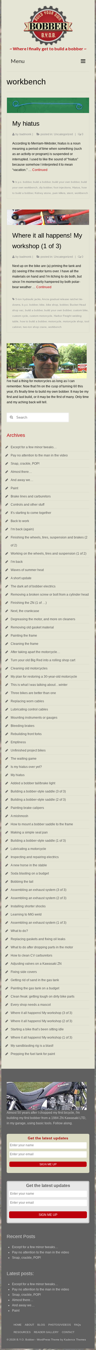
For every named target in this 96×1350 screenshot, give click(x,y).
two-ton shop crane (35, 326)
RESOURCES (22, 1332)
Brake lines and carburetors (31, 496)
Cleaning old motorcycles (29, 668)
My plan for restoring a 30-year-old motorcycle (44, 676)
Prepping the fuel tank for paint (33, 1054)
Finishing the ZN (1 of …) (29, 603)
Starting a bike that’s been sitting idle (37, 1029)
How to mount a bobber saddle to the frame (42, 824)
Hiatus (76, 187)
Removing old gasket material (32, 627)
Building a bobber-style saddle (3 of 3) (38, 791)
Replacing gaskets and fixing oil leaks (38, 939)
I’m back (17, 562)
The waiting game (24, 758)
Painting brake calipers (27, 808)
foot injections (62, 187)
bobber (64, 304)
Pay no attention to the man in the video (39, 455)
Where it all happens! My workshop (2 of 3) (41, 1021)
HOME (18, 1324)
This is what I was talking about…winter (39, 685)
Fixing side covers (24, 972)
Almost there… (21, 472)
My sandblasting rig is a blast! (32, 1046)
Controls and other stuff (27, 504)
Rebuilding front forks (26, 734)
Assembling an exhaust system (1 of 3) (38, 923)
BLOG (41, 1324)
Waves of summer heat (27, 570)
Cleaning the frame (24, 644)
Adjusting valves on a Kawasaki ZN (36, 964)
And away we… (22, 480)
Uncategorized (63, 134)
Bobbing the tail (22, 882)
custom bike (80, 310)
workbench (81, 193)
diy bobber (45, 187)
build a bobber (42, 181)
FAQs (77, 1324)
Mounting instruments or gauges (34, 717)
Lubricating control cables (29, 709)
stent (70, 193)
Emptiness (18, 742)
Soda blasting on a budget (30, 873)
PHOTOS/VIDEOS (59, 1324)
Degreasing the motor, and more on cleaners (43, 619)
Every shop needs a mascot (31, 1005)
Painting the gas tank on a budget (35, 988)
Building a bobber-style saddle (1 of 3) (38, 840)
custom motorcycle (41, 315)
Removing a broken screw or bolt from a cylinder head (50, 594)
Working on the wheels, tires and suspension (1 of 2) (48, 553)
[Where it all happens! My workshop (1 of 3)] (48, 217)
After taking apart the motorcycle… (35, 652)
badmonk (25, 134)
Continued (39, 170)
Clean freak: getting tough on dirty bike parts (42, 996)
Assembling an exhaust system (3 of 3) (38, 890)
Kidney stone (43, 193)
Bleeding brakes (22, 726)
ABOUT (29, 1324)
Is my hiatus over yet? (26, 767)
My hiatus (18, 775)
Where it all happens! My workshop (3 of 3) (41, 1013)
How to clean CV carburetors (31, 955)
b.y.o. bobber (23, 181)
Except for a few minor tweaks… (34, 447)
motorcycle (54, 321)
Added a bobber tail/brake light (33, 783)
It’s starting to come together (31, 513)
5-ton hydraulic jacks (28, 299)
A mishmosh (19, 816)
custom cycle (20, 315)
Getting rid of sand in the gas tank (35, 980)
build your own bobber (65, 181)
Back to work (20, 521)
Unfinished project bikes (28, 750)
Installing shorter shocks (28, 906)
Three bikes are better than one (33, 693)
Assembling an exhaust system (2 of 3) (38, 898)
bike (42, 304)
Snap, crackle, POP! (25, 463)
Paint (14, 488)
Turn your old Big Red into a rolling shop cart (43, 660)
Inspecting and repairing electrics (35, 857)
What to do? (19, 931)
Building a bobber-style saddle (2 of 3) (38, 799)
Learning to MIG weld (26, 914)
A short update (21, 578)
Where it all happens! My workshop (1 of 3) (41, 1037)
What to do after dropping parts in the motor (42, 947)
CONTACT (68, 1332)
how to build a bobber (33, 321)
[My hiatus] (48, 105)
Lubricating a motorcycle (28, 849)
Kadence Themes (75, 1339)
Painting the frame (24, 635)
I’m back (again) (22, 529)
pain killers (59, 193)
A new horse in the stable (29, 865)
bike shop (52, 304)
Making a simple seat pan (29, 832)
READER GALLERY (46, 1332)
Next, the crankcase (25, 611)
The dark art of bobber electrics (33, 586)
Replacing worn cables (27, 701)
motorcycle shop (73, 321)
